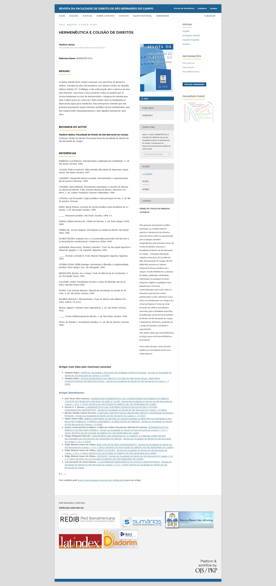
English (186, 31)
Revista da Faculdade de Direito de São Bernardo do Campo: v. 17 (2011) (111, 415)
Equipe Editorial (142, 16)
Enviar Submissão (194, 84)
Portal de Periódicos (184, 8)
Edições (73, 16)
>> (65, 473)
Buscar (210, 16)
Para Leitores (188, 63)
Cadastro (202, 8)
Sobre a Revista (105, 16)
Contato (124, 16)
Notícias (87, 16)
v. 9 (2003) (83, 24)
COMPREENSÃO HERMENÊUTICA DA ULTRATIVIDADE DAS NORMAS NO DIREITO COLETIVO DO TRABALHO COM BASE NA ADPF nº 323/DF (117, 400)
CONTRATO (102, 456)
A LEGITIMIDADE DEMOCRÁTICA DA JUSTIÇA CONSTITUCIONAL (129, 462)
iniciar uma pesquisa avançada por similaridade (101, 480)
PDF (145, 98)
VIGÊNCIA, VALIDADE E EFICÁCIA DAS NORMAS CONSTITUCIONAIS (113, 372)
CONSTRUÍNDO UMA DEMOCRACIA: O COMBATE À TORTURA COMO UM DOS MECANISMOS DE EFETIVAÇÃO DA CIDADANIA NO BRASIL (115, 437)
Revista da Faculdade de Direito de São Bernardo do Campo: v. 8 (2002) (132, 410)
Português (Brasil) (191, 35)
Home (62, 16)
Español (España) (191, 39)
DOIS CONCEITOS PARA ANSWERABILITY (117, 444)
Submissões (162, 16)
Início (62, 24)
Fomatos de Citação (153, 154)
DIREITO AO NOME (106, 450)
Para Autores (188, 67)
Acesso (213, 8)
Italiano (186, 44)
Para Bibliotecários (191, 71)
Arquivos (72, 24)
